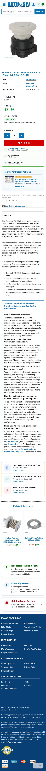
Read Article (20, 186)
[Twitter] (9, 200)
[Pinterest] (13, 200)
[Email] (3, 200)
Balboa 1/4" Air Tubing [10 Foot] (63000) (34, 539)
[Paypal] (5, 766)
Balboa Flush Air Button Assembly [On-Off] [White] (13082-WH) (12, 540)
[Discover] (33, 761)
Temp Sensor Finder (32, 627)
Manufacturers (7, 649)
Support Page (7, 631)
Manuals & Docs (31, 631)
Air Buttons (31, 79)
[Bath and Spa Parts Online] (19, 4)
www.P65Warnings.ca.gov (11, 742)
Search (39, 12)
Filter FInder (6, 627)
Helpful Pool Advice (32, 649)
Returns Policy (7, 671)
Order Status (29, 664)
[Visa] (5, 761)
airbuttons (11, 206)
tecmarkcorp (21, 206)
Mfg (5, 83)
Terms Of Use (7, 667)
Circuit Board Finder (10, 624)
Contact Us (6, 645)
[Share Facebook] (6, 200)
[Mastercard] (23, 761)
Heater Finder (30, 624)
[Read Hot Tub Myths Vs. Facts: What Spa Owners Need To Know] (9, 179)
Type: (5, 80)
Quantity (8, 131)
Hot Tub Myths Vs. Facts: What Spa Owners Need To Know (26, 180)
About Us (28, 645)
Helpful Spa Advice (9, 653)
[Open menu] (4, 4)
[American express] (14, 761)
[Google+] (17, 200)
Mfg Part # (8, 90)
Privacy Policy (30, 667)
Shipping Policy (7, 664)
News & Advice (7, 634)
